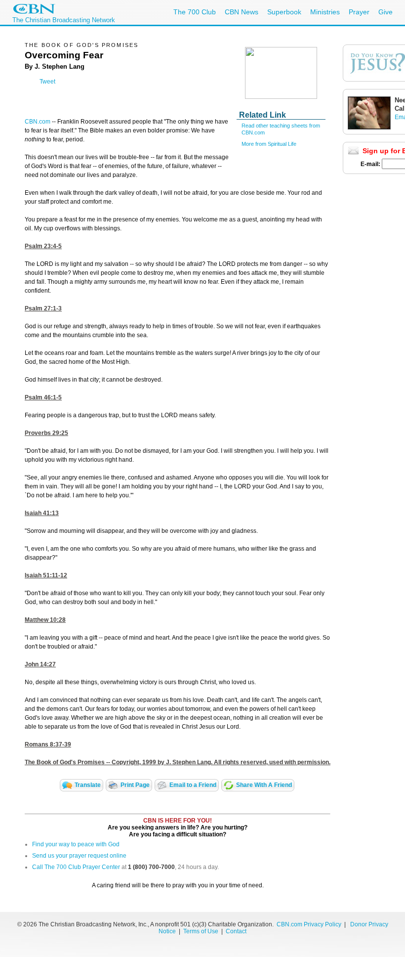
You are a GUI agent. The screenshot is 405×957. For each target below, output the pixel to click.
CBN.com (37, 121)
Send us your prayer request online (79, 855)
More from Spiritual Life (269, 144)
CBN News (241, 12)
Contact (236, 931)
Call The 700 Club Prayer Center (76, 867)
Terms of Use (201, 931)
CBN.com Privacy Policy (309, 924)
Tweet (47, 81)
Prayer (359, 12)
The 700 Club (194, 12)
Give (385, 12)
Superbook (284, 12)
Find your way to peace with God (76, 844)
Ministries (325, 12)
